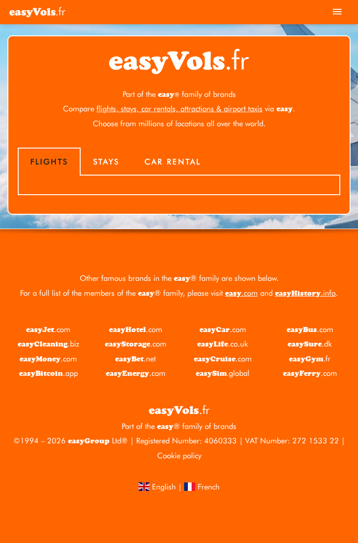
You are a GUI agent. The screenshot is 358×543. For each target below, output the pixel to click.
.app (48, 373)
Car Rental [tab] (173, 161)
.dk (310, 343)
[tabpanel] (179, 185)
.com (241, 293)
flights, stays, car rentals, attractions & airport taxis (179, 108)
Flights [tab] (49, 161)
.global (222, 373)
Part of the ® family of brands (179, 426)
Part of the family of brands (179, 94)
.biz (48, 343)
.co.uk (222, 343)
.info (305, 293)
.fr (309, 358)
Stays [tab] (106, 161)
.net (135, 358)
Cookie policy (179, 455)
